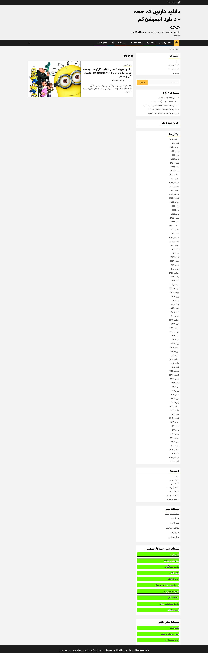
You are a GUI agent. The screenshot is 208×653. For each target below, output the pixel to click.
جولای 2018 (174, 379)
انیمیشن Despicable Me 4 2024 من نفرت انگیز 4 (161, 105)
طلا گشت (175, 518)
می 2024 (175, 155)
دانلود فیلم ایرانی (136, 42)
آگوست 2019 (174, 332)
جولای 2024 (174, 147)
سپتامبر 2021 (174, 237)
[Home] (176, 42)
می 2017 (175, 430)
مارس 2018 (174, 395)
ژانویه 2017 (175, 446)
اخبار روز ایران (173, 537)
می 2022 (175, 210)
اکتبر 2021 (175, 234)
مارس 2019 (174, 347)
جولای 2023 (174, 190)
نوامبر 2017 (174, 410)
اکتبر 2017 (175, 414)
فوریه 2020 (175, 312)
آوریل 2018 (175, 391)
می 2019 (175, 340)
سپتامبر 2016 (174, 457)
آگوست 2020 (174, 289)
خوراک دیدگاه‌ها (173, 69)
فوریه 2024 (175, 167)
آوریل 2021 (175, 257)
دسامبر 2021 (174, 226)
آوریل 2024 (175, 159)
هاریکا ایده (175, 532)
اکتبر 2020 (175, 281)
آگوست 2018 (174, 375)
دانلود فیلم (122, 42)
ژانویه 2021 (175, 269)
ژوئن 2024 (175, 151)
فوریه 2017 (175, 442)
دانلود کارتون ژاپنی (165, 42)
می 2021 (175, 253)
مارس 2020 (174, 308)
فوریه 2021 (175, 265)
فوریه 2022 (175, 222)
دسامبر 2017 (174, 406)
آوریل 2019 (175, 344)
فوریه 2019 (175, 351)
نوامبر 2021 (174, 230)
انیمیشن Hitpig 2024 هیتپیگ (168, 98)
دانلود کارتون (102, 42)
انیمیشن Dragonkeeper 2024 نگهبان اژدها (163, 109)
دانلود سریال (151, 42)
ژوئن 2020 (175, 296)
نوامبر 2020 (174, 277)
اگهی (112, 42)
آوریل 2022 (175, 214)
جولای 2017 (174, 422)
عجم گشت (174, 523)
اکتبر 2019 (175, 324)
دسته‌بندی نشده (173, 499)
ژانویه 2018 (175, 402)
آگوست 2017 (174, 418)
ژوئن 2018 (175, 383)
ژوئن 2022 (175, 206)
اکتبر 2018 (175, 367)
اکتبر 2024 (175, 143)
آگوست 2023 (174, 186)
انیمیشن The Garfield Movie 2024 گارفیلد (163, 113)
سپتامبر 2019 (174, 328)
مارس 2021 (174, 261)
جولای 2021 (174, 245)
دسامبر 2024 (174, 139)
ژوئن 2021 (175, 249)
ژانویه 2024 (175, 171)
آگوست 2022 (174, 198)
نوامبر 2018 (174, 363)
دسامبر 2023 (174, 175)
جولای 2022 (174, 202)
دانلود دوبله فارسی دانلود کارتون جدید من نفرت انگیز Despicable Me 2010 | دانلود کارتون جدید (107, 73)
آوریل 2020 (175, 304)
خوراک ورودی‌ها (173, 65)
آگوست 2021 (174, 241)
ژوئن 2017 (175, 426)
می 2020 (175, 300)
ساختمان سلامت (172, 528)
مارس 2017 (174, 438)
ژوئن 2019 (175, 336)
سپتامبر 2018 (174, 371)
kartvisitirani (117, 81)
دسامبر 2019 (174, 320)
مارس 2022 (174, 218)
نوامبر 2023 (174, 179)
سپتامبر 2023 (174, 182)
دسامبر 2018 (174, 359)
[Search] (29, 42)
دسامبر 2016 (174, 450)
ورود (177, 61)
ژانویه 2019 (175, 355)
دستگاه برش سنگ (172, 514)
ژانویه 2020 (175, 316)
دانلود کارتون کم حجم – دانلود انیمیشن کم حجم (156, 19)
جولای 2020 (174, 292)
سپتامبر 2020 (174, 285)
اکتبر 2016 (175, 453)
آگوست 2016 (174, 461)
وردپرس (176, 73)
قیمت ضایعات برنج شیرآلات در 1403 (165, 101)
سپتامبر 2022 (174, 194)
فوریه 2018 (175, 399)
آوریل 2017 (175, 434)
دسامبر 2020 (174, 273)
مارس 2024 (174, 163)
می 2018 (175, 387)
